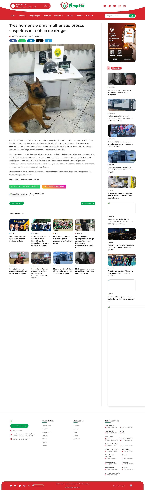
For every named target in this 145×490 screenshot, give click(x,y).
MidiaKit (89, 16)
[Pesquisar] (132, 15)
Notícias (22, 16)
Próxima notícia (87, 203)
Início (13, 16)
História (57, 16)
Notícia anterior (17, 203)
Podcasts (47, 16)
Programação (34, 16)
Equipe (70, 16)
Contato (79, 16)
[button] (13, 40)
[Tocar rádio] (13, 6)
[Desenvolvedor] (131, 485)
